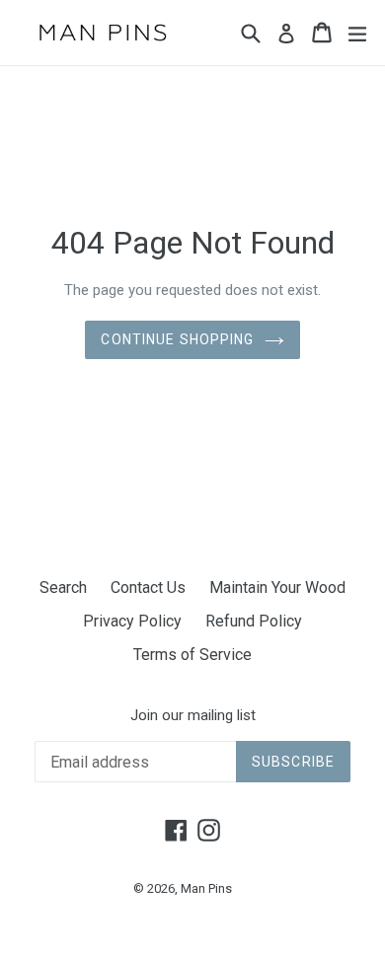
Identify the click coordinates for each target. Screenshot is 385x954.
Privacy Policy (132, 621)
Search (63, 587)
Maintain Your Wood (277, 587)
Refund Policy (253, 621)
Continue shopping (177, 339)
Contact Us (148, 587)
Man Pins (206, 888)
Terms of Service (192, 654)
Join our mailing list (193, 715)
